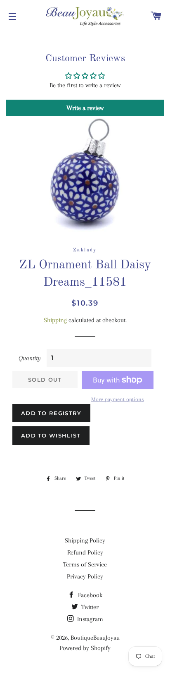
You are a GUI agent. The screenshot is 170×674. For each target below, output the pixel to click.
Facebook (89, 595)
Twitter (89, 607)
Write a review (85, 108)
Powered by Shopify (85, 648)
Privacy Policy (85, 576)
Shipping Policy (85, 540)
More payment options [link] (117, 399)
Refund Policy (85, 552)
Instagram (89, 619)
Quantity (30, 358)
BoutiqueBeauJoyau (95, 637)
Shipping (55, 320)
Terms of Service (85, 564)
